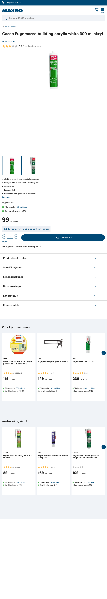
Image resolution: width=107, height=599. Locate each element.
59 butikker (22, 207)
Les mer (6, 197)
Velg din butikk (14, 2)
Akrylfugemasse (10, 26)
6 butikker (55, 482)
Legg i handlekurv (63, 237)
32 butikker (55, 388)
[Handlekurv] (97, 10)
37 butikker (90, 482)
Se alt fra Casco (9, 41)
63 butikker (20, 388)
